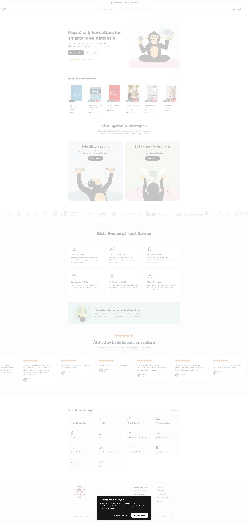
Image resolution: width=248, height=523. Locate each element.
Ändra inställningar (121, 515)
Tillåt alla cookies (139, 515)
